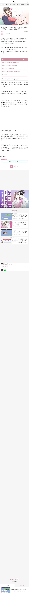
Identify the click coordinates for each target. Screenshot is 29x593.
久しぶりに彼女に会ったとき (10, 65)
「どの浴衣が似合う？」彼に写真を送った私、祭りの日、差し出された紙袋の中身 (19, 233)
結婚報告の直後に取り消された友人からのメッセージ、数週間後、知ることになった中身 (19, 217)
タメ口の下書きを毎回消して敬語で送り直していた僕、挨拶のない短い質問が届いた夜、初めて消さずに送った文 (19, 241)
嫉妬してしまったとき (8, 68)
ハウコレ (2, 4)
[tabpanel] (14, 199)
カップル (7, 4)
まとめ (5, 74)
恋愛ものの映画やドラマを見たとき (11, 71)
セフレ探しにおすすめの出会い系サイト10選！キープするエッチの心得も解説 (19, 224)
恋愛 (6, 266)
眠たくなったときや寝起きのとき (11, 62)
